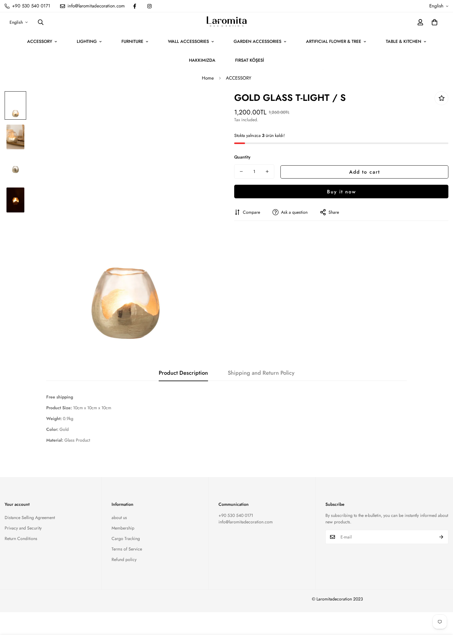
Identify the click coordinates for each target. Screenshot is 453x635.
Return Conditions (21, 538)
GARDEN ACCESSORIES (257, 41)
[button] (434, 22)
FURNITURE (132, 41)
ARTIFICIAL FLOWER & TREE (333, 41)
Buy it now (341, 191)
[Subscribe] (441, 537)
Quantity (242, 157)
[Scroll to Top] (441, 601)
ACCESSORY (39, 41)
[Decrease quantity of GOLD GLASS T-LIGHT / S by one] (241, 171)
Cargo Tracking (126, 538)
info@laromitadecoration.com (245, 522)
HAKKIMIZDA (202, 60)
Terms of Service (127, 549)
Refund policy (124, 559)
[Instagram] (149, 6)
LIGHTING (87, 41)
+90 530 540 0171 (235, 515)
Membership (123, 528)
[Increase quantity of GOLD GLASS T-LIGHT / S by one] (267, 171)
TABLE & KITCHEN (403, 41)
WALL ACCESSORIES (188, 41)
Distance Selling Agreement (30, 517)
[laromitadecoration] (226, 22)
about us (119, 517)
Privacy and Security (23, 528)
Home (208, 78)
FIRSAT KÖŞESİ (249, 60)
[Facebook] (134, 6)
